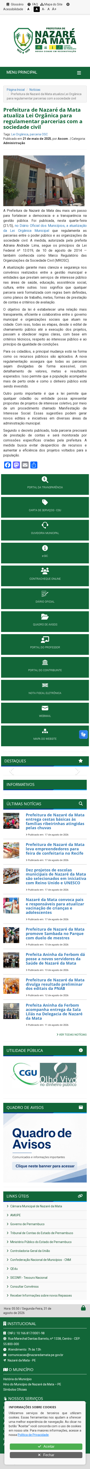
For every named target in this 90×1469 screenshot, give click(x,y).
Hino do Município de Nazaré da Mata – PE (32, 1384)
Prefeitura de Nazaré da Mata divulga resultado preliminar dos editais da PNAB (55, 984)
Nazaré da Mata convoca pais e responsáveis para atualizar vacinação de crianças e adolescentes (55, 906)
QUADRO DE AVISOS (45, 624)
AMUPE (15, 1215)
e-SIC (45, 556)
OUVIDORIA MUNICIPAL (45, 533)
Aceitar (48, 1446)
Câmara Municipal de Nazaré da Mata (36, 1206)
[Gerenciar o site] (83, 1309)
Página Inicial (16, 89)
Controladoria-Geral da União (30, 1251)
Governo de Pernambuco (27, 1224)
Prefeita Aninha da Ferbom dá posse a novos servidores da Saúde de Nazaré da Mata (55, 959)
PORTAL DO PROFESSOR (45, 647)
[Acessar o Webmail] (78, 1309)
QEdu (14, 1268)
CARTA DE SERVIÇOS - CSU (45, 510)
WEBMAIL (45, 716)
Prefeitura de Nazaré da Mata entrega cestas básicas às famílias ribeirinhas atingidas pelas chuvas (55, 821)
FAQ (35, 4)
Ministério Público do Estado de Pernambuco (41, 1242)
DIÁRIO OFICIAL (45, 601)
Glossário (17, 4)
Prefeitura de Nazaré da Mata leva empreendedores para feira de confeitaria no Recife (55, 849)
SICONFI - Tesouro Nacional (28, 1277)
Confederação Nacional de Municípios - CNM (40, 1260)
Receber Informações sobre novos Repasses (41, 1295)
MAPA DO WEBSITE (45, 738)
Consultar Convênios (24, 1286)
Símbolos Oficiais (15, 1389)
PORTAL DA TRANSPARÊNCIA (45, 487)
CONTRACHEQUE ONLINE (45, 578)
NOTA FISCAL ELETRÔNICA (45, 693)
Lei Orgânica (19, 134)
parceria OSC (39, 134)
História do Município (17, 1379)
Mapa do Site (53, 4)
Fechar (48, 1455)
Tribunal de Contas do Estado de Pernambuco (41, 1233)
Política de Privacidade (33, 1435)
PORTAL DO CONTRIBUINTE (45, 670)
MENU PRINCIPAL (22, 72)
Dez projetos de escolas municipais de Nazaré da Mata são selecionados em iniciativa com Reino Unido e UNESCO (56, 876)
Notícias (34, 89)
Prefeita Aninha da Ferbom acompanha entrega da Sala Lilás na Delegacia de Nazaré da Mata (54, 1011)
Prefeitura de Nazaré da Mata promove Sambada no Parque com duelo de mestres (55, 933)
